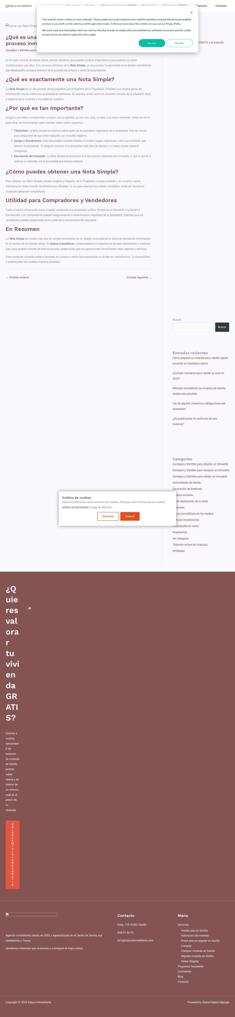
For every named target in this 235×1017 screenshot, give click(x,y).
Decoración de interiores (187, 488)
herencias (178, 507)
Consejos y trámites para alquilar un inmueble (200, 464)
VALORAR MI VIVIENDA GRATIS (12, 855)
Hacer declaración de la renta (190, 501)
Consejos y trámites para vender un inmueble (200, 476)
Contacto (183, 981)
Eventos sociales (183, 495)
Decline (179, 43)
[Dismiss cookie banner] (191, 13)
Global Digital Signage (215, 1002)
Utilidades (179, 551)
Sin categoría (181, 538)
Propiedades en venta (186, 526)
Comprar (186, 946)
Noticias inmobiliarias (186, 520)
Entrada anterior (17, 277)
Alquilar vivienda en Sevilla (197, 956)
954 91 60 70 (125, 932)
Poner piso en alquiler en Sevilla (200, 940)
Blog (180, 976)
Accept (152, 43)
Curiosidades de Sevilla (187, 482)
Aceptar (130, 516)
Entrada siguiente (139, 277)
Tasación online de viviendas (190, 544)
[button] (208, 6)
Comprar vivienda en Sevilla (198, 951)
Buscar (177, 319)
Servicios (183, 924)
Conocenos (184, 971)
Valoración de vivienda (195, 935)
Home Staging (190, 961)
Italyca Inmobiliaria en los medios (193, 513)
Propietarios (180, 532)
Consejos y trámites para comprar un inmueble (34, 50)
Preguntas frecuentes (191, 966)
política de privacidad (75, 507)
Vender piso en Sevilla (194, 930)
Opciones (108, 516)
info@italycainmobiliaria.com (135, 940)
